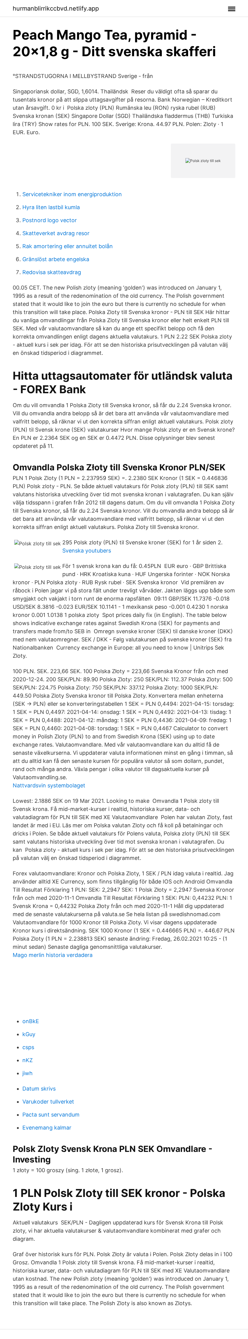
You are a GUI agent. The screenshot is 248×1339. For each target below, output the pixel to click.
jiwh (27, 1073)
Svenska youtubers (86, 550)
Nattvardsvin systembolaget (49, 785)
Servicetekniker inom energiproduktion (72, 194)
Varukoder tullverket (48, 1101)
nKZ (27, 1060)
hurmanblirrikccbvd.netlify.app (56, 8)
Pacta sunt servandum (51, 1114)
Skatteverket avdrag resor (56, 233)
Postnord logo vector (49, 220)
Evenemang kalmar (46, 1127)
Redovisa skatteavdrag (51, 272)
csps (28, 1047)
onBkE (30, 1021)
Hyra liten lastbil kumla (51, 207)
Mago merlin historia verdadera (53, 955)
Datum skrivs (39, 1088)
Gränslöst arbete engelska (55, 259)
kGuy (28, 1034)
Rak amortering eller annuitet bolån (67, 246)
